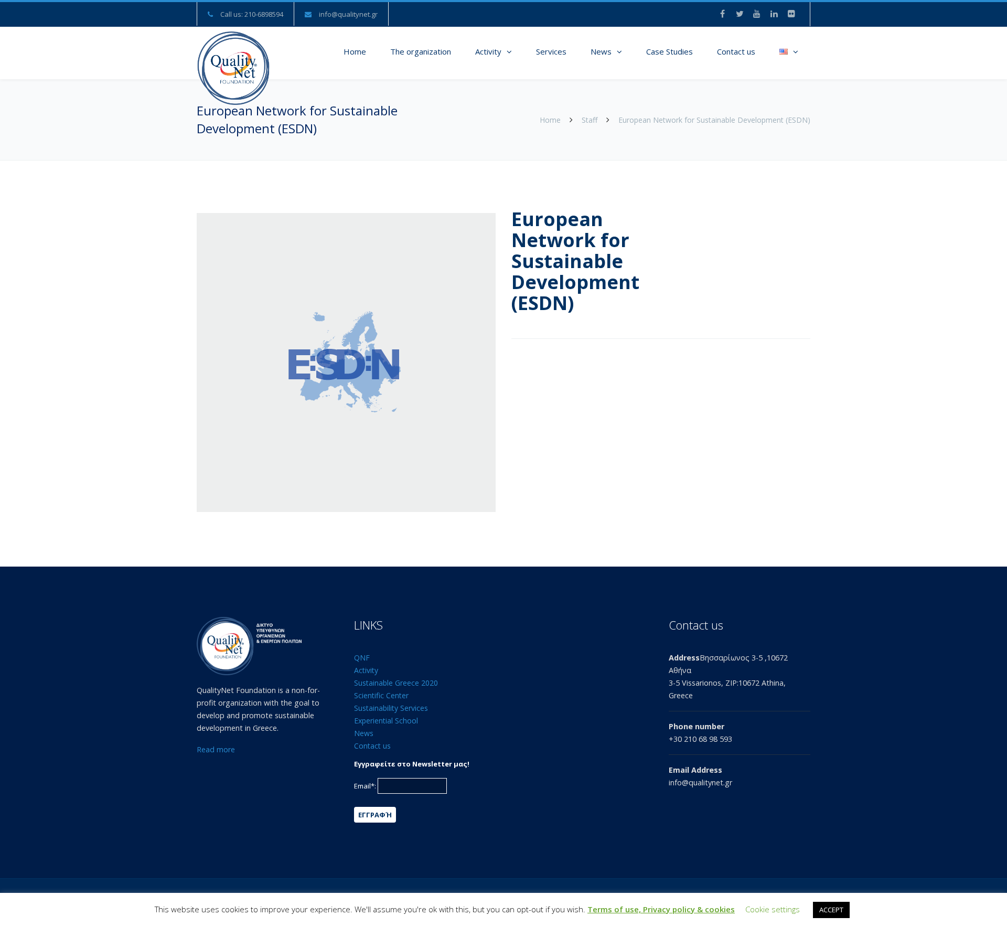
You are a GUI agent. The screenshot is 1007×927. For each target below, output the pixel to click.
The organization (420, 51)
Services (551, 51)
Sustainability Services (391, 708)
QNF (362, 658)
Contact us (736, 51)
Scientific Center (381, 695)
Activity (488, 51)
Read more (216, 749)
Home (355, 51)
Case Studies (669, 51)
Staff (589, 120)
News (601, 51)
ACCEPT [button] (831, 909)
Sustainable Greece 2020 (396, 683)
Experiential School (386, 721)
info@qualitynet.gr (348, 14)
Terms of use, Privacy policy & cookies (661, 909)
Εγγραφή (375, 814)
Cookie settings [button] (772, 909)
